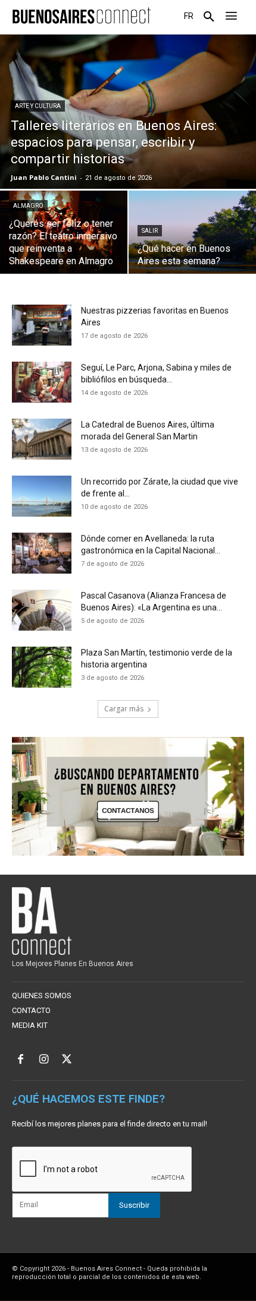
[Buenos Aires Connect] (81, 16)
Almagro (28, 205)
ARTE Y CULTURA (38, 106)
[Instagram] (43, 1060)
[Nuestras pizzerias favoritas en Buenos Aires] (41, 325)
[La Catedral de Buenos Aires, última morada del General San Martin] (41, 439)
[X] (67, 1060)
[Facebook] (20, 1060)
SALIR (150, 230)
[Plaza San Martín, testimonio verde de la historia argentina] (41, 667)
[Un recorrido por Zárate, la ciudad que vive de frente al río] (41, 496)
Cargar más (123, 709)
